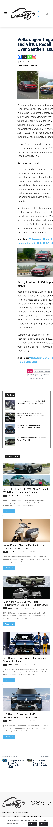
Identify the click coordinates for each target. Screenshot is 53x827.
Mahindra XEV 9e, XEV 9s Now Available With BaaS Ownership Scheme (26, 491)
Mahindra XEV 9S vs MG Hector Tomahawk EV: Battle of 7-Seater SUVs (30, 415)
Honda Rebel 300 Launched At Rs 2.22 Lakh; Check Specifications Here (32, 402)
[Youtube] (49, 803)
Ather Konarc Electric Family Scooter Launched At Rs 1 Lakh (24, 547)
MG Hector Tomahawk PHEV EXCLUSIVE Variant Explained (28, 426)
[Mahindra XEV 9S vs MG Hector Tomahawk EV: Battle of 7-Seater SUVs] (10, 417)
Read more (9, 511)
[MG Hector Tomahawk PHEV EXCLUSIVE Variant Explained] (10, 429)
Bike (5, 552)
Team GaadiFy (13, 495)
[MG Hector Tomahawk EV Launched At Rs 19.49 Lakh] (10, 441)
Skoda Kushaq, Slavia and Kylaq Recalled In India (40, 763)
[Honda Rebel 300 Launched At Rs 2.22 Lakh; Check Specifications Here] (10, 405)
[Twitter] (38, 17)
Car (5, 495)
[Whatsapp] (29, 57)
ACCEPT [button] (32, 824)
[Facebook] (38, 11)
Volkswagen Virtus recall (38, 378)
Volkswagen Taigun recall (38, 374)
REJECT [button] (44, 824)
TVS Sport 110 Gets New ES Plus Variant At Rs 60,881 (16, 764)
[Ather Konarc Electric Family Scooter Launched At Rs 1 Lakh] (26, 530)
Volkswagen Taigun (42, 371)
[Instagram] (34, 57)
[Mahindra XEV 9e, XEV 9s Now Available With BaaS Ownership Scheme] (26, 474)
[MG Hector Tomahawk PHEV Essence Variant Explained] (26, 643)
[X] (24, 57)
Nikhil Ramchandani (28, 65)
